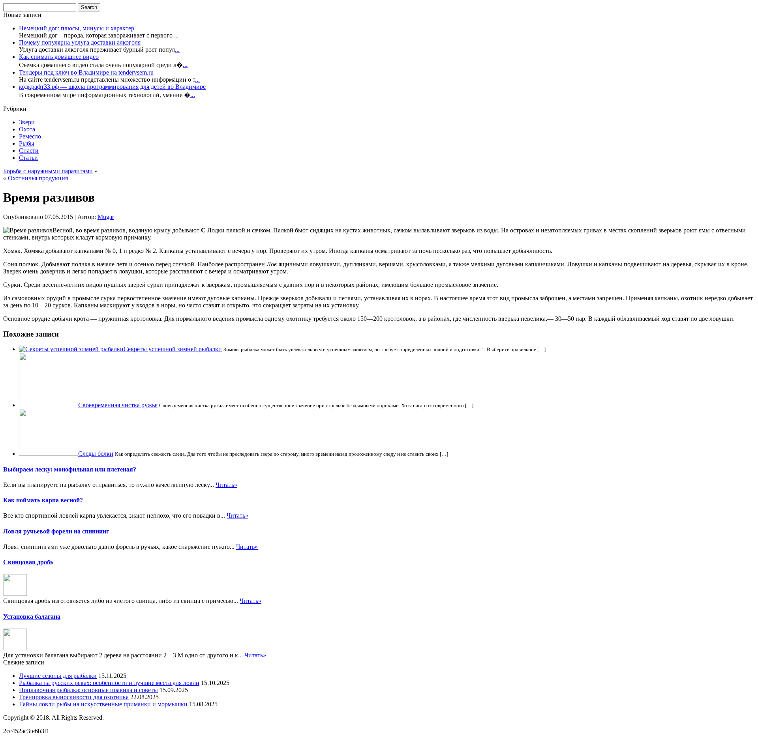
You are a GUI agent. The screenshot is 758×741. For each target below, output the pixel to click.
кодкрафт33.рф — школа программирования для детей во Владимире (112, 86)
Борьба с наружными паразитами (48, 171)
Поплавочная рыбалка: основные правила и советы (88, 690)
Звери (27, 122)
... (176, 35)
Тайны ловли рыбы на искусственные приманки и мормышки (103, 704)
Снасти (29, 150)
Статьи (28, 157)
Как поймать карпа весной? (43, 500)
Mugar (106, 216)
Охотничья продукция (38, 178)
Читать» (226, 484)
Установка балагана (31, 616)
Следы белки (95, 453)
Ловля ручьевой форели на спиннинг (56, 531)
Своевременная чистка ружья (118, 405)
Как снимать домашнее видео (59, 56)
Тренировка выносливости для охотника (74, 697)
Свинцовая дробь (28, 562)
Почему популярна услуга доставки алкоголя (80, 42)
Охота (27, 129)
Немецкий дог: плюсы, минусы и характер (76, 28)
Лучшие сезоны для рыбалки (58, 675)
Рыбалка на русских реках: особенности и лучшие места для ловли (109, 682)
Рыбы (26, 143)
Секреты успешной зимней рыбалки (173, 349)
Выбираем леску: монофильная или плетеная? (69, 469)
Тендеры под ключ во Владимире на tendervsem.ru (86, 72)
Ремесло (30, 136)
